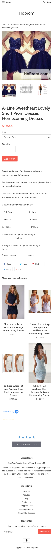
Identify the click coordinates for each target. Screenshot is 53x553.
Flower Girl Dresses (26, 512)
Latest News (26, 458)
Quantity (6, 144)
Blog (26, 498)
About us (26, 494)
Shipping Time (27, 505)
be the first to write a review (26, 444)
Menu (8, 2)
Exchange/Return (26, 509)
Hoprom (26, 13)
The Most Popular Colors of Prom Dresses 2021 (26, 463)
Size (4, 132)
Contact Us (26, 502)
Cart (49, 2)
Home (4, 24)
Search (27, 491)
